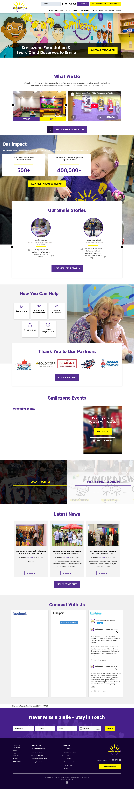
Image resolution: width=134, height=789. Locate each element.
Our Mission (67, 749)
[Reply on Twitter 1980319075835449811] (92, 660)
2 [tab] (129, 36)
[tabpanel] (67, 35)
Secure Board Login (110, 767)
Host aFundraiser (57, 311)
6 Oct (116, 666)
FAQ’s (66, 768)
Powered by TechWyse (67, 779)
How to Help (85, 10)
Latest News (67, 514)
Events (94, 10)
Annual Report (68, 765)
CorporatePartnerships (39, 311)
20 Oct (116, 629)
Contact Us (109, 10)
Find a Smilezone (37, 755)
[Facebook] (62, 3)
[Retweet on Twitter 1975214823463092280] (95, 691)
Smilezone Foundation (104, 629)
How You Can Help (39, 293)
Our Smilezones (37, 752)
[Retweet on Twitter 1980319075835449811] (95, 660)
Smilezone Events (67, 398)
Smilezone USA (114, 3)
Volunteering (30, 330)
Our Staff (67, 755)
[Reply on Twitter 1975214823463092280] (92, 691)
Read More (109, 50)
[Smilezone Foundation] (20, 6)
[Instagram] (70, 3)
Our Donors (67, 759)
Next (66, 105)
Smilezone (29, 558)
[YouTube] (75, 3)
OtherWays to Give (48, 331)
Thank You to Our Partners (67, 351)
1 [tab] (129, 34)
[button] (16, 364)
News (101, 10)
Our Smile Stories (67, 210)
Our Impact (73, 10)
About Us (63, 10)
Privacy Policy (17, 761)
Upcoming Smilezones (39, 759)
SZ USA (118, 10)
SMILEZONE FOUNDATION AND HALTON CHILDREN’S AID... (103, 552)
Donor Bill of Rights (83, 777)
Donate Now (83, 3)
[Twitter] (66, 3)
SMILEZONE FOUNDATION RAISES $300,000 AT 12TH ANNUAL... (67, 552)
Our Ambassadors (70, 762)
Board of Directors (70, 752)
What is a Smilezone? (39, 749)
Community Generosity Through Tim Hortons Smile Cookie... (31, 552)
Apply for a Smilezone (99, 3)
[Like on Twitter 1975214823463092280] (99, 691)
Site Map (15, 758)
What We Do (54, 10)
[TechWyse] (67, 783)
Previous (13, 105)
